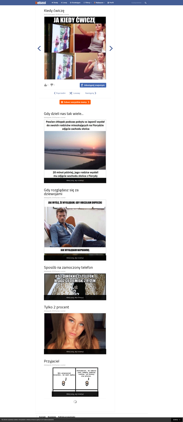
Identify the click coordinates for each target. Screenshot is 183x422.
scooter (66, 14)
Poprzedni (60, 93)
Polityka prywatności (66, 417)
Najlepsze (99, 2)
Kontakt (42, 417)
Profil (112, 2)
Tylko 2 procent (56, 307)
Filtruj (87, 2)
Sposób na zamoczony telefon (68, 267)
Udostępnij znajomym (94, 85)
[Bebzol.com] (40, 2)
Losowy (76, 93)
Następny (89, 93)
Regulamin (52, 417)
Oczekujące (76, 2)
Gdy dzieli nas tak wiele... (63, 114)
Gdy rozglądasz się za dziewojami (61, 192)
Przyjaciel (51, 361)
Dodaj (56, 2)
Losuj (65, 2)
